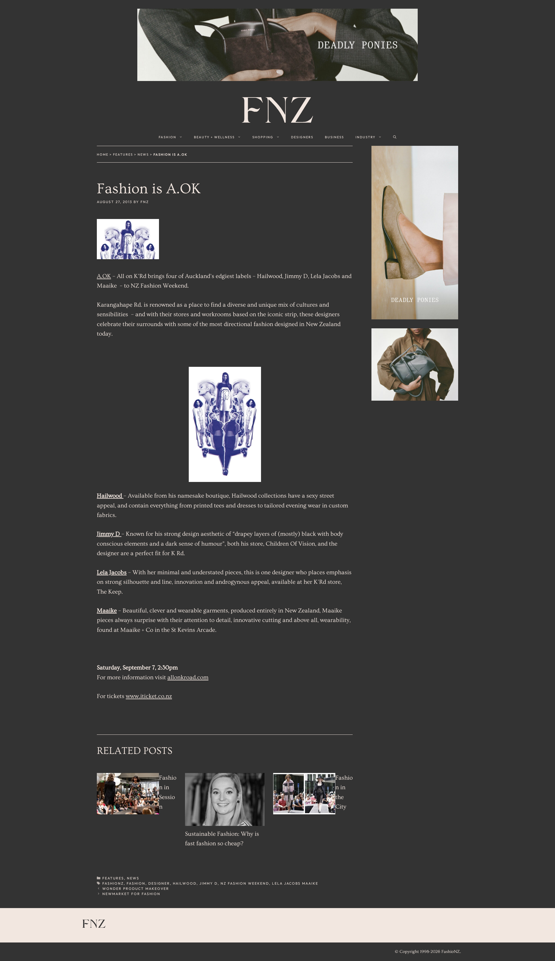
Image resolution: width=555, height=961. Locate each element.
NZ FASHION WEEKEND (245, 883)
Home (102, 154)
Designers (302, 137)
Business (334, 137)
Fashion (167, 137)
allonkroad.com (187, 677)
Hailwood (185, 883)
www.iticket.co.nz (149, 696)
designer (159, 883)
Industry (365, 137)
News (143, 154)
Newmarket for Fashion (131, 894)
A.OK (104, 276)
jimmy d (208, 883)
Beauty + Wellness (214, 137)
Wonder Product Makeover (135, 888)
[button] (394, 137)
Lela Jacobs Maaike (295, 883)
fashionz (113, 883)
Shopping (262, 137)
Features (123, 154)
